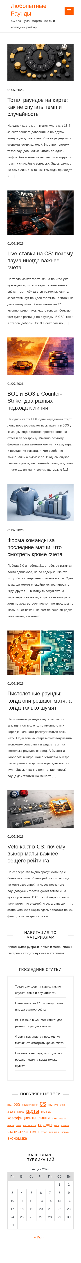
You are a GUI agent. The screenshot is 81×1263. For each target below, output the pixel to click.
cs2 (50, 1104)
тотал (44, 1132)
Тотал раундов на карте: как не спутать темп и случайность (37, 107)
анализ (11, 1111)
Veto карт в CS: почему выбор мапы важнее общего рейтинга (36, 854)
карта (20, 1111)
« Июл (38, 1237)
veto (62, 1104)
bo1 (9, 1104)
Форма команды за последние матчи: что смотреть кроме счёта (34, 547)
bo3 (17, 1104)
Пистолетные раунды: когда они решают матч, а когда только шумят (39, 700)
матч (54, 1118)
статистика (17, 1131)
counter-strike (30, 1104)
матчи (62, 1118)
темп (34, 1131)
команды (46, 1111)
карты (32, 1111)
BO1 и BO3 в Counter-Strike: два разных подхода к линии (34, 401)
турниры (54, 1132)
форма (65, 1132)
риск (56, 1125)
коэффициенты (21, 1118)
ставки (65, 1125)
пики (18, 1125)
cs (43, 1103)
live (56, 1104)
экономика (17, 1138)
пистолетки (29, 1125)
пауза (10, 1125)
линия (44, 1118)
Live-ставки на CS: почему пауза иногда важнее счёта (40, 260)
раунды (45, 1125)
